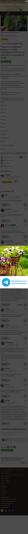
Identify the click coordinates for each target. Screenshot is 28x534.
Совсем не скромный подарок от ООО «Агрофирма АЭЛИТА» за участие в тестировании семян (12, 43)
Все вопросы (4, 491)
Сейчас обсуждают (5, 480)
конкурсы (3, 153)
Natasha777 (8, 209)
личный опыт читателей (21, 152)
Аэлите (8, 100)
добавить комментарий (7, 450)
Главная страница (5, 476)
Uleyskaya (7, 225)
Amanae (7, 400)
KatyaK (7, 309)
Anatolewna (8, 273)
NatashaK (7, 325)
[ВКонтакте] (20, 157)
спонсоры (20, 153)
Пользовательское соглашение (8, 499)
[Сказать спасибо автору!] (25, 205)
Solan (6, 195)
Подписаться (4, 39)
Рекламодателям (5, 507)
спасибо (25, 153)
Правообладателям (5, 505)
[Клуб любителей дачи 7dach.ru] (7, 13)
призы (12, 153)
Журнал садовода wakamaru (10, 32)
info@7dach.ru (8, 473)
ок (20, 10)
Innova (7, 384)
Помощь (3, 484)
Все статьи (3, 493)
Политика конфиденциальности (8, 501)
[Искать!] (26, 13)
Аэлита (16, 153)
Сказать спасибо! (6, 182)
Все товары (3, 487)
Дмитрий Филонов (11, 36)
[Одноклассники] (22, 157)
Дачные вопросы (5, 482)
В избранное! (7, 61)
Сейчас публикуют (5, 478)
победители (8, 153)
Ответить (4, 205)
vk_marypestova (9, 241)
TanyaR (7, 368)
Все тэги (3, 495)
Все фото (3, 489)
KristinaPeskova (9, 342)
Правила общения (5, 497)
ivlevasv (7, 258)
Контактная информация (7, 503)
